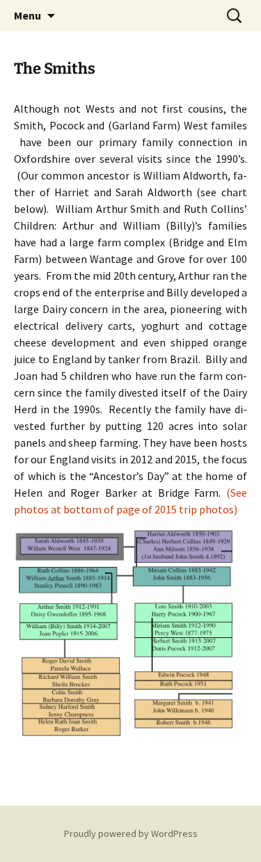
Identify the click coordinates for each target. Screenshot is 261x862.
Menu (27, 15)
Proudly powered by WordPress (131, 833)
